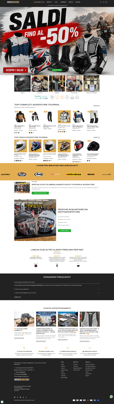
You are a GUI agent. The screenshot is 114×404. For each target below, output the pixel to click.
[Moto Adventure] (13, 2)
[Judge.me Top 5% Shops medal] (72, 97)
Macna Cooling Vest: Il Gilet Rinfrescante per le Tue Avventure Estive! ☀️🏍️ (89, 331)
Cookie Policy (88, 373)
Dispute (87, 375)
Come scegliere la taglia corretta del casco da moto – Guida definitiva (45, 331)
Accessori (63, 373)
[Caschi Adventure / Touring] (22, 83)
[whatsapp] (111, 396)
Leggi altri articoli (19, 338)
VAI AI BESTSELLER (64, 230)
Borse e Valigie (64, 377)
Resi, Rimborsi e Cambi (90, 368)
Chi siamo (75, 364)
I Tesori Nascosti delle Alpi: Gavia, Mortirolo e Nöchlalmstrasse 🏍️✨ (68, 330)
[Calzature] (74, 83)
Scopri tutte (17, 297)
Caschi (62, 364)
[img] (57, 251)
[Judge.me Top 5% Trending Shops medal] (77, 97)
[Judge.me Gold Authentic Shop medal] (57, 97)
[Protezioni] (57, 83)
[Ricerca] (101, 2)
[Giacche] (40, 83)
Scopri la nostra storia (40, 193)
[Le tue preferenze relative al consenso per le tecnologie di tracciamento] (2, 402)
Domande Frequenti (77, 368)
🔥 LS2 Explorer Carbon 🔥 (20, 329)
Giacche (63, 368)
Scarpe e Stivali (64, 370)
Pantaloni (63, 366)
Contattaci (75, 366)
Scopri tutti (97, 105)
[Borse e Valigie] (91, 83)
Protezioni (63, 375)
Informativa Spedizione (90, 366)
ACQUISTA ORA (57, 70)
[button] (50, 2)
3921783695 (24, 374)
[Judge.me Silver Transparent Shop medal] (67, 97)
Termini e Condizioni (90, 364)
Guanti (62, 371)
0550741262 (22, 372)
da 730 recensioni (57, 253)
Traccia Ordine (76, 370)
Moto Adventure (21, 400)
